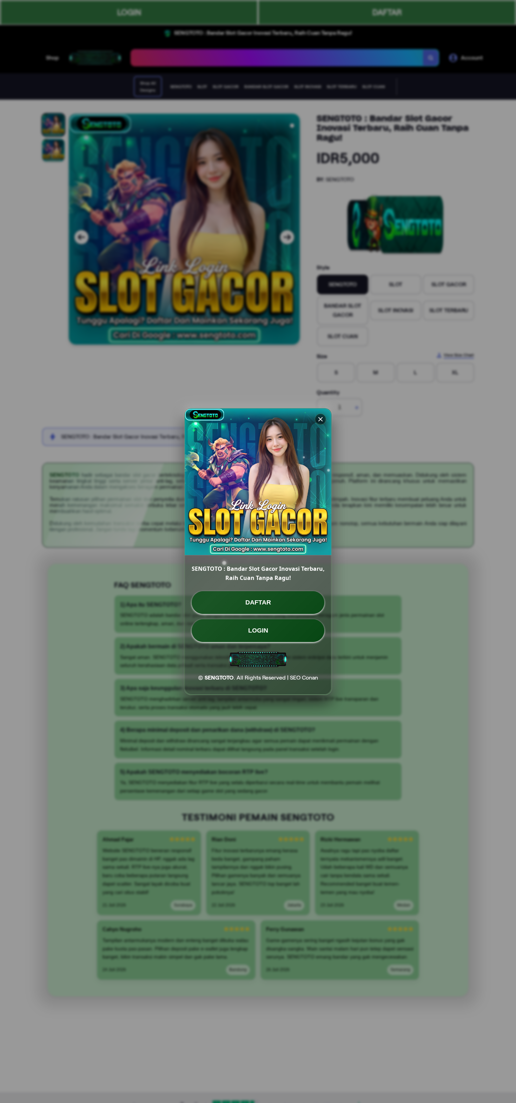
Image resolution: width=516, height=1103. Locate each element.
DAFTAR (258, 602)
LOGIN (258, 630)
